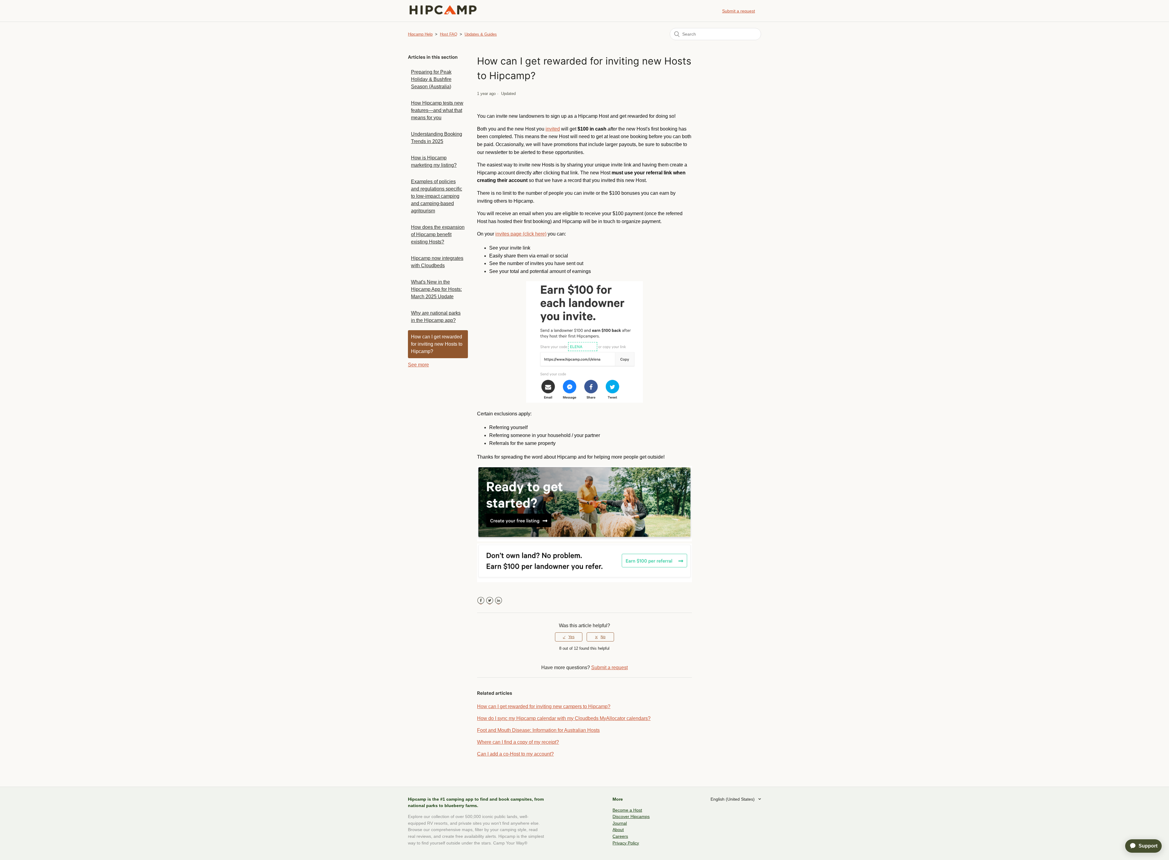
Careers (620, 836)
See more (418, 364)
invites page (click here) (520, 233)
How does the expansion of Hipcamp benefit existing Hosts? (438, 234)
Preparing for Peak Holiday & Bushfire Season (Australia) (431, 79)
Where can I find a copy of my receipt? (518, 742)
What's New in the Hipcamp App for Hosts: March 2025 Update (436, 289)
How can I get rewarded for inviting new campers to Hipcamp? (543, 706)
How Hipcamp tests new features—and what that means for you (437, 110)
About (618, 829)
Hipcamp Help (420, 34)
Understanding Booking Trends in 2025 (436, 137)
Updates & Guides (481, 34)
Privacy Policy (626, 843)
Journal (620, 823)
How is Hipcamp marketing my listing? (434, 161)
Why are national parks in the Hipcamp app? (436, 316)
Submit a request (738, 11)
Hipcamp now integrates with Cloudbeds (437, 262)
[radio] (568, 637)
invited (553, 128)
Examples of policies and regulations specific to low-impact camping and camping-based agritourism (436, 196)
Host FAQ (448, 34)
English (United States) (733, 799)
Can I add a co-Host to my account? (515, 754)
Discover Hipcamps (631, 816)
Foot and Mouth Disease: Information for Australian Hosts (538, 730)
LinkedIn (498, 600)
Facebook (481, 600)
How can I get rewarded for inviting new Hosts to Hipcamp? (436, 344)
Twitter (489, 600)
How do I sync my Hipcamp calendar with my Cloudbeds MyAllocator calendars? (564, 718)
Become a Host (627, 810)
